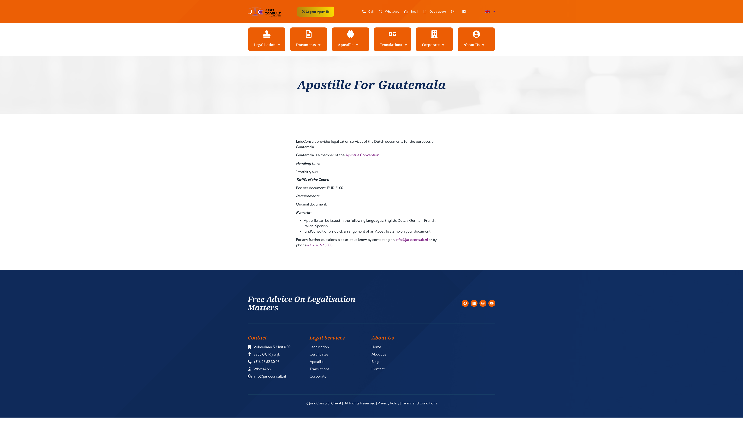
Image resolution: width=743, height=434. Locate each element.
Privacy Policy (389, 403)
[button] (490, 11)
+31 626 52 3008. (320, 245)
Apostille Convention (362, 155)
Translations (391, 44)
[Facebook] (465, 303)
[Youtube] (491, 303)
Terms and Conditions (419, 403)
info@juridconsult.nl (411, 239)
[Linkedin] (474, 303)
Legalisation (265, 44)
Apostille (346, 44)
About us (472, 44)
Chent (336, 403)
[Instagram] (482, 303)
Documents (306, 44)
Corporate (431, 44)
